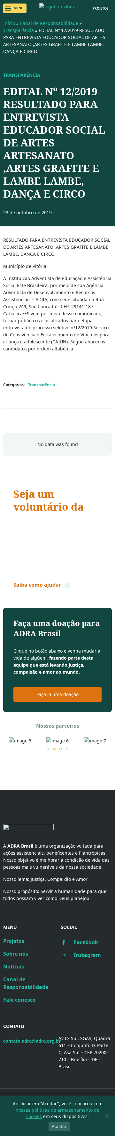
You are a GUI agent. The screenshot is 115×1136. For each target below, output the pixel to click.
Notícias (13, 966)
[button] (15, 8)
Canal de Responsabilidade (49, 23)
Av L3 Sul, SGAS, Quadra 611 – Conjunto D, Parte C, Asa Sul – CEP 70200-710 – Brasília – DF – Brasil (84, 1052)
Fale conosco (19, 999)
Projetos (13, 940)
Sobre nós (15, 953)
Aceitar (59, 1126)
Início (9, 23)
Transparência (18, 30)
